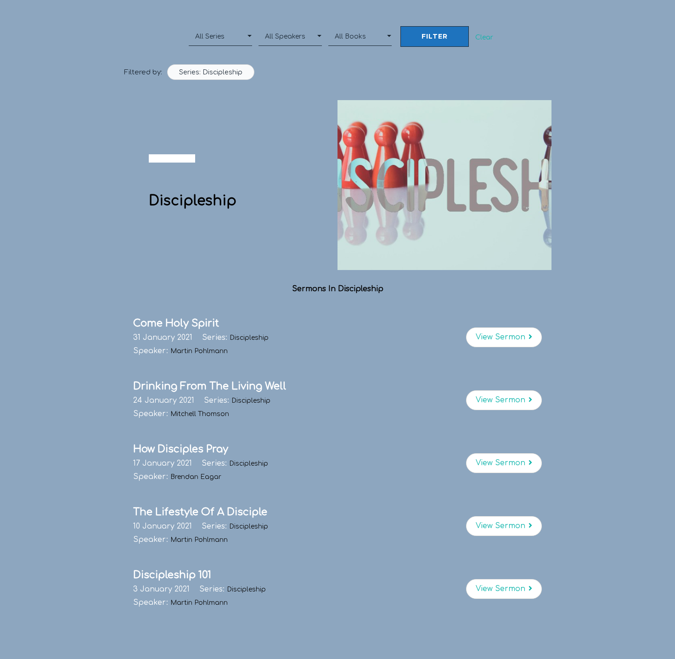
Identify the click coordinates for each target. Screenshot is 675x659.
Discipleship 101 (172, 574)
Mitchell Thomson (199, 414)
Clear (484, 37)
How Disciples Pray (180, 449)
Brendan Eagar (195, 476)
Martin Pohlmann (199, 351)
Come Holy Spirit (176, 323)
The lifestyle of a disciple (200, 512)
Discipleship (249, 337)
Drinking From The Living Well (209, 386)
